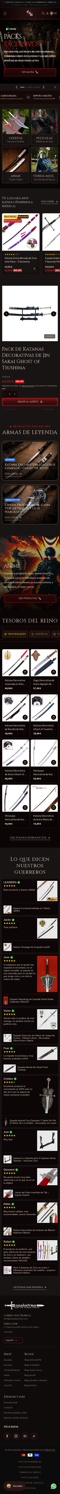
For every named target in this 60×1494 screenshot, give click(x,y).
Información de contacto (30, 1483)
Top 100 (8, 1385)
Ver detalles (48, 409)
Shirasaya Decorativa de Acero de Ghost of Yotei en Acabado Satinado (15, 817)
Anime (7, 1375)
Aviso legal (30, 1488)
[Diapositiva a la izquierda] (6, 313)
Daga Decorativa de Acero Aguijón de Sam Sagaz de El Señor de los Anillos (44, 682)
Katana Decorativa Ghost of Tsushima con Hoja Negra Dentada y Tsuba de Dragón (43, 727)
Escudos (8, 1365)
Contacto (8, 1407)
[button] (43, 13)
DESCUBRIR (47, 201)
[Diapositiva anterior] (16, 87)
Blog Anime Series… (34, 1370)
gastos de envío (28, 386)
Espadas (8, 1360)
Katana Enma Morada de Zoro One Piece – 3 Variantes (21, 259)
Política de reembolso (30, 1461)
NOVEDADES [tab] (17, 634)
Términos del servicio (30, 1472)
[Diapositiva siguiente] (43, 87)
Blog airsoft (29, 1375)
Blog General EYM (32, 1360)
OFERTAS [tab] (41, 634)
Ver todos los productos (28, 837)
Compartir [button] (10, 409)
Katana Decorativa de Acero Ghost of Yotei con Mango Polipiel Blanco (15, 772)
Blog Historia (30, 1385)
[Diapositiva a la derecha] (53, 313)
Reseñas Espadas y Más (15, 1412)
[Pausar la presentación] (56, 87)
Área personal (10, 1402)
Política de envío (30, 1477)
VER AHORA (28, 68)
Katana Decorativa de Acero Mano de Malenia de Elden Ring (43, 817)
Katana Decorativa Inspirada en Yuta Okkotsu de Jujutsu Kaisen (15, 682)
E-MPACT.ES (49, 1450)
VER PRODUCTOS (28, 598)
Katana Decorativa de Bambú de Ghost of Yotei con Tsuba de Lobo (15, 727)
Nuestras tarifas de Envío (16, 1417)
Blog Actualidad (31, 1365)
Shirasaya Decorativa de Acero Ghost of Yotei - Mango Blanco (44, 772)
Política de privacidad (30, 1467)
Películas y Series (12, 1380)
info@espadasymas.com (16, 1318)
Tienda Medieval (12, 1370)
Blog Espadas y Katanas (35, 1380)
